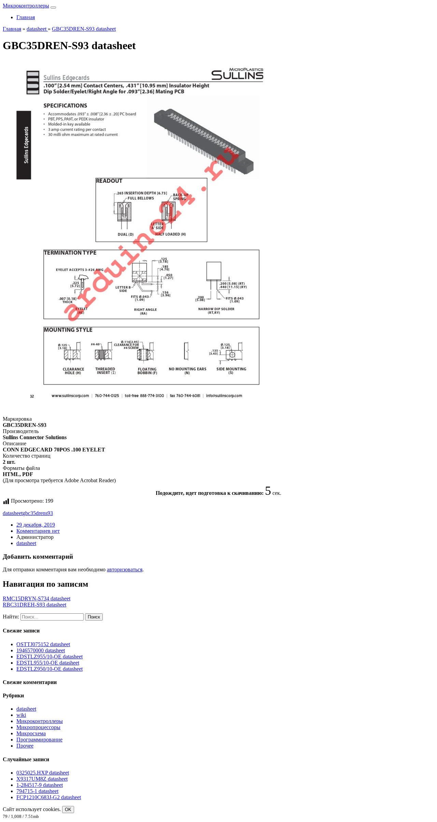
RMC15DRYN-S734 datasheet (36, 598)
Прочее (24, 746)
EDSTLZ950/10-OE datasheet (49, 669)
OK (68, 809)
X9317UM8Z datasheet (42, 779)
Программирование (39, 739)
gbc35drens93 (38, 513)
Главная (25, 17)
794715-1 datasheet (37, 791)
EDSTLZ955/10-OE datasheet (49, 656)
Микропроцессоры (38, 727)
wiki (21, 715)
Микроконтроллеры (26, 6)
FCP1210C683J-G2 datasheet (48, 797)
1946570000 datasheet (40, 650)
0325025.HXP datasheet (42, 773)
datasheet (13, 513)
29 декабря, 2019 (35, 525)
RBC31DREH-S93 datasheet (34, 605)
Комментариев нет (38, 531)
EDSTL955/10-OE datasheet (47, 663)
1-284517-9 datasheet (39, 785)
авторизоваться (124, 569)
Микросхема (31, 733)
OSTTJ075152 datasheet (43, 644)
